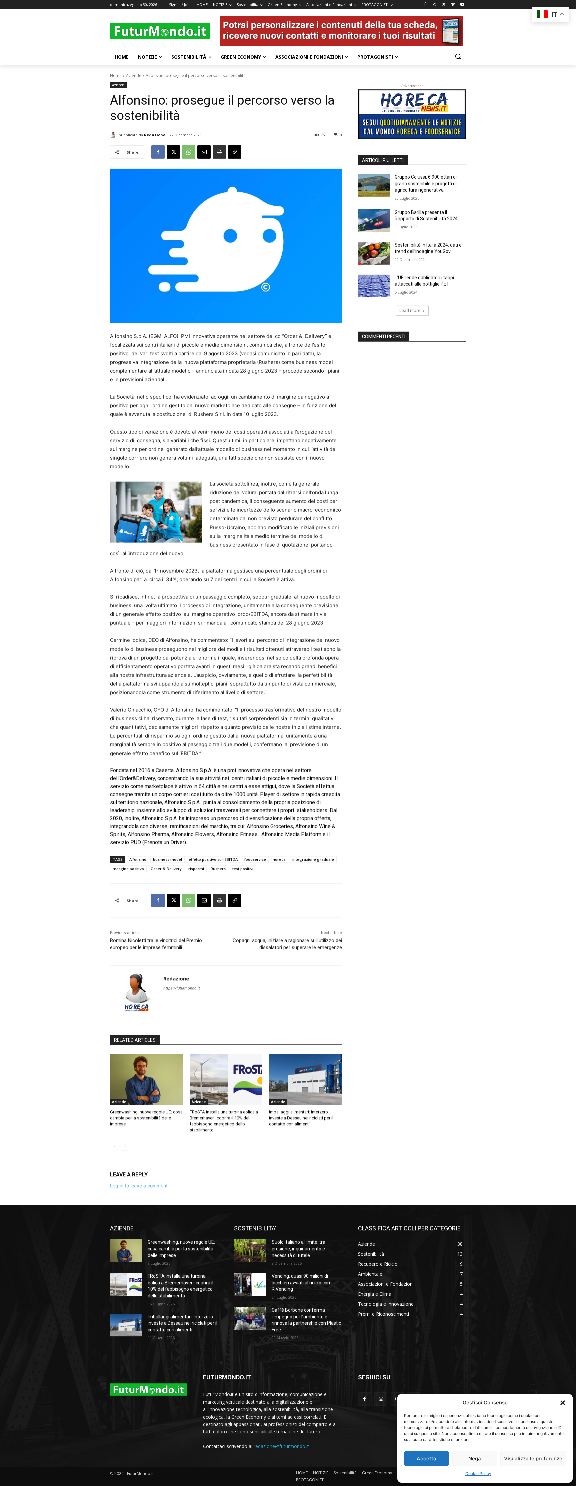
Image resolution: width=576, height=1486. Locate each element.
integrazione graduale (313, 859)
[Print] (219, 152)
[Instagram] (434, 5)
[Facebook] (425, 5)
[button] (562, 1402)
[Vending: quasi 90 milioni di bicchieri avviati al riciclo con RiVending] (250, 1284)
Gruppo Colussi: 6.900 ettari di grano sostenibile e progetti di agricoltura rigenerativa (426, 183)
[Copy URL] (234, 152)
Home (116, 75)
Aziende (133, 75)
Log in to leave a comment (139, 1185)
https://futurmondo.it (181, 988)
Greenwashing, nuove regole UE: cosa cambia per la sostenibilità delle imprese (146, 1117)
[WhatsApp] (188, 152)
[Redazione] (114, 135)
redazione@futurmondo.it (281, 1446)
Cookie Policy (478, 1473)
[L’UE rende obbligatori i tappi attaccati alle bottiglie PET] (374, 286)
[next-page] (125, 1146)
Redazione (154, 134)
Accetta (426, 1458)
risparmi (196, 868)
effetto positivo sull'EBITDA (213, 859)
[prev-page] (114, 1146)
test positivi (242, 868)
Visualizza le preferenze (533, 1458)
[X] (444, 5)
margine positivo (128, 868)
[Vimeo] (453, 5)
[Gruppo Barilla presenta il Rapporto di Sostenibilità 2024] (374, 220)
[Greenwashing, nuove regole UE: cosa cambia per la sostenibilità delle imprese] (146, 1079)
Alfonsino (137, 859)
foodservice (255, 859)
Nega (474, 1458)
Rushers (218, 868)
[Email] (204, 152)
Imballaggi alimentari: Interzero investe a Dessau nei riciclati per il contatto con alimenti (301, 1117)
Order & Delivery (166, 868)
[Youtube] (462, 5)
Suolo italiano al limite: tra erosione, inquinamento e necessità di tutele (298, 1248)
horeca (279, 859)
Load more (409, 310)
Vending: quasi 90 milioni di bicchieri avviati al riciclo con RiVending (301, 1282)
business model (167, 859)
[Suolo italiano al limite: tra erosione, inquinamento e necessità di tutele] (250, 1250)
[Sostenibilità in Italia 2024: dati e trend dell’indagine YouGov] (374, 253)
